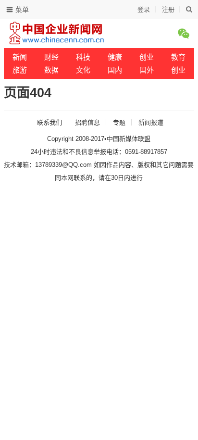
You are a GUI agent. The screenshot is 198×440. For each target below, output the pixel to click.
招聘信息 (87, 122)
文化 (83, 70)
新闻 (19, 57)
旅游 (19, 70)
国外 (146, 70)
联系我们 (49, 122)
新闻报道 (150, 122)
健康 (115, 57)
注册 (168, 9)
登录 (143, 9)
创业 (146, 57)
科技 (83, 57)
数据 (51, 70)
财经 (51, 57)
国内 (115, 70)
